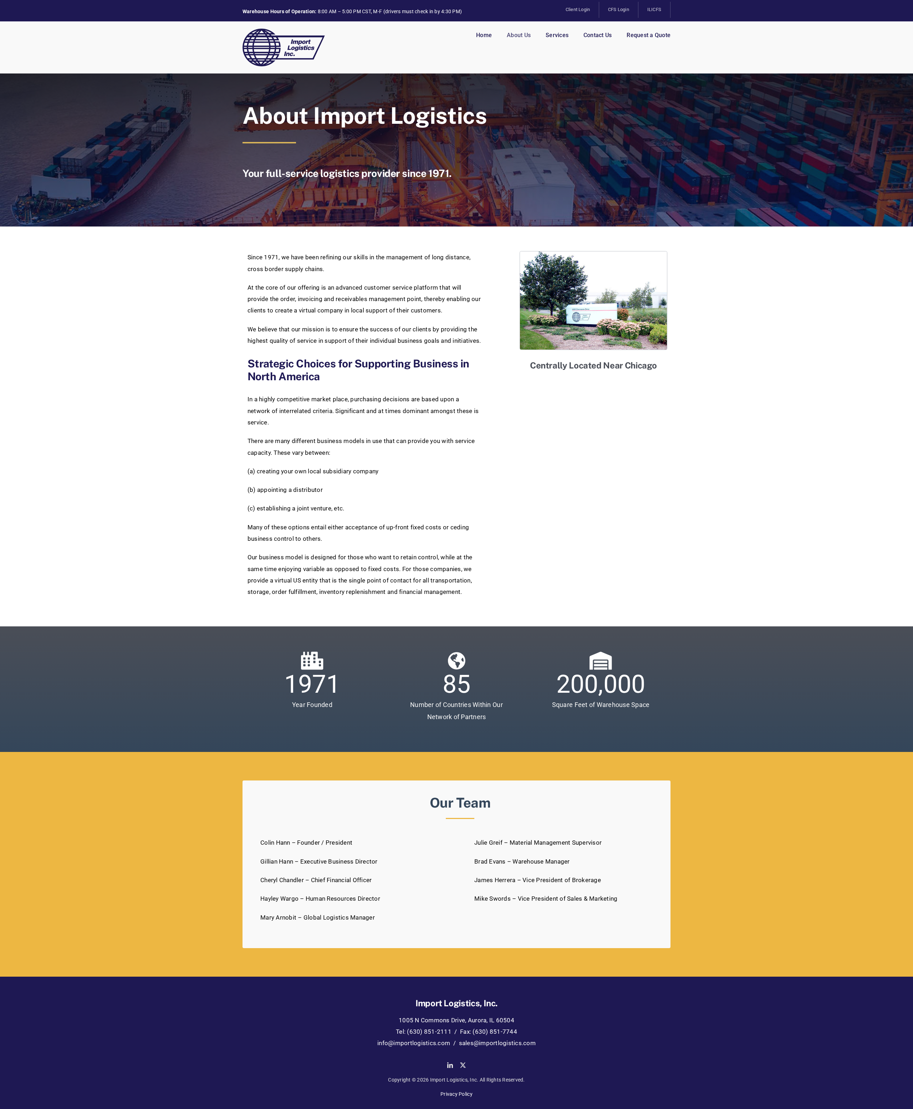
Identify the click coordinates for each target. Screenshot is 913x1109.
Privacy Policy (456, 1094)
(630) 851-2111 (429, 1031)
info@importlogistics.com (413, 1043)
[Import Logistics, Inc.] (284, 31)
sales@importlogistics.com (497, 1043)
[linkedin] (450, 1065)
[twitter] (463, 1065)
